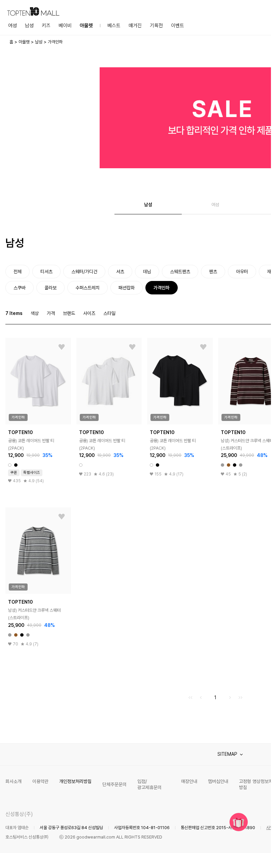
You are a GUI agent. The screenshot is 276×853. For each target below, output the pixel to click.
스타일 (109, 313)
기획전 (156, 26)
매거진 (135, 26)
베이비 (65, 26)
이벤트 (177, 26)
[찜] (61, 347)
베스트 (113, 26)
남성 (29, 26)
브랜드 (69, 313)
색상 (35, 313)
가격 (51, 313)
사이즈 (89, 313)
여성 (12, 26)
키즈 (46, 26)
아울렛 (86, 26)
